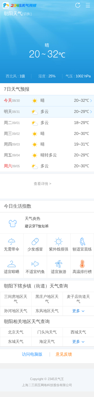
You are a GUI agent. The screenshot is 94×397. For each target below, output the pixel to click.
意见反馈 (64, 354)
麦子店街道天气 (78, 298)
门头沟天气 (47, 332)
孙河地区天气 (15, 311)
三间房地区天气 (15, 298)
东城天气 (15, 341)
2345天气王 (19, 5)
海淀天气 (47, 341)
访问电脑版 (32, 354)
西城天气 (78, 332)
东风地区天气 (47, 311)
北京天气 (15, 332)
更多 (76, 311)
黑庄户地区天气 (47, 298)
